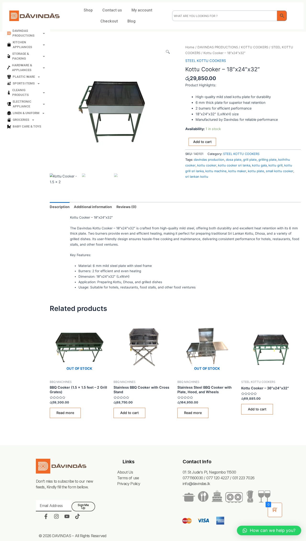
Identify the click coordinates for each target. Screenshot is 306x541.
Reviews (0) (126, 207)
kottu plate (256, 171)
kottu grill (275, 165)
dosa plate (233, 159)
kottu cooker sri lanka (234, 165)
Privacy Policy (128, 483)
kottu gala (259, 165)
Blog (131, 21)
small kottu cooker (279, 171)
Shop (88, 10)
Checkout (109, 21)
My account (141, 10)
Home (189, 47)
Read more (65, 413)
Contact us (112, 10)
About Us (125, 472)
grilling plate (267, 159)
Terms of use (128, 477)
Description (60, 207)
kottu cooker (206, 165)
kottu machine (216, 171)
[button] (269, 530)
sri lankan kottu (196, 176)
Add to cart (202, 142)
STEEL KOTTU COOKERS (205, 61)
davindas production (209, 159)
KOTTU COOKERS (254, 47)
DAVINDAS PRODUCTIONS (217, 47)
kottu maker (237, 171)
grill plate (250, 159)
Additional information (93, 207)
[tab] (60, 206)
